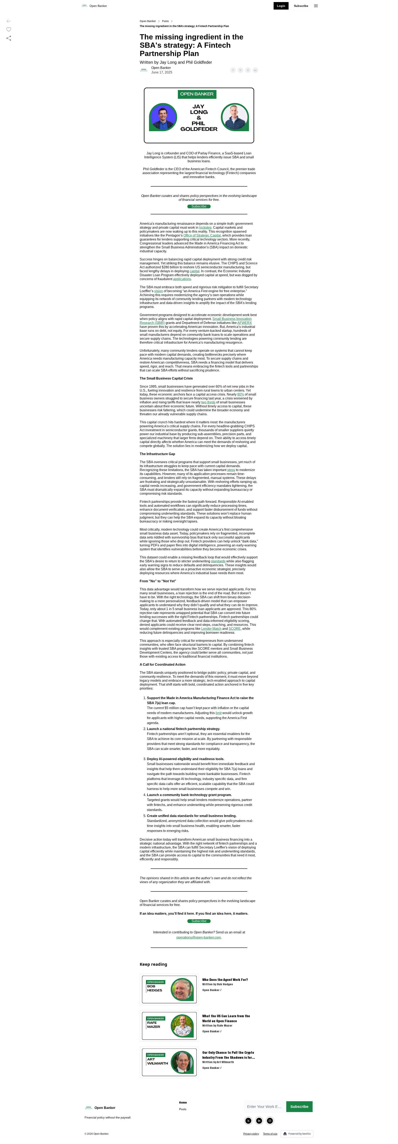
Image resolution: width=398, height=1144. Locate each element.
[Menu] (315, 5)
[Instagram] (269, 1120)
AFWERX (244, 323)
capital (194, 271)
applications (182, 279)
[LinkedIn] (259, 1120)
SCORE (235, 628)
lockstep (205, 227)
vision (158, 291)
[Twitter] (248, 1120)
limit (219, 713)
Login (281, 5)
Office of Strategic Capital (202, 235)
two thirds (208, 402)
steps (231, 470)
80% (240, 394)
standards (218, 561)
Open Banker (148, 21)
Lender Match (211, 628)
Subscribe (301, 5)
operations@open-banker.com (198, 937)
